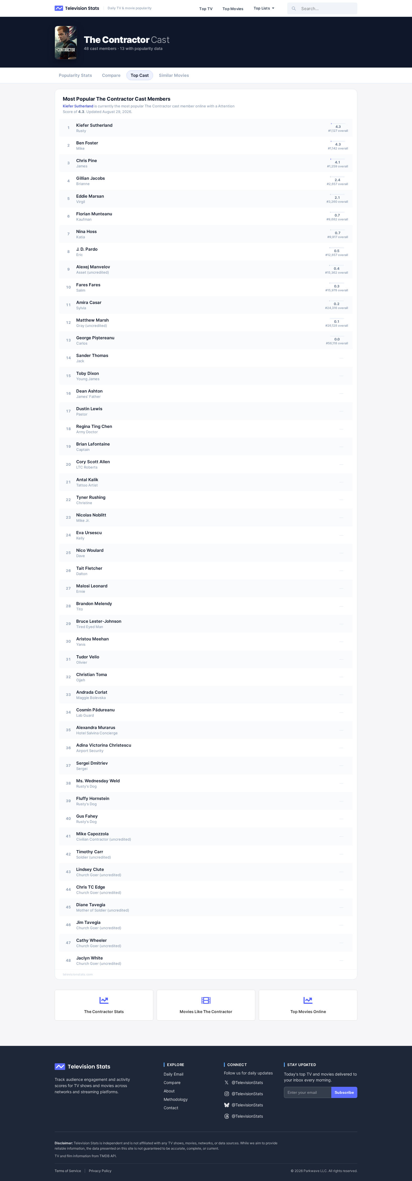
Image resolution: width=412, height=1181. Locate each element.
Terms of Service (68, 1171)
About (169, 1090)
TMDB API (107, 1156)
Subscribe (344, 1092)
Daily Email (173, 1074)
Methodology (176, 1099)
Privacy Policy (100, 1171)
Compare (172, 1082)
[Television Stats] (77, 8)
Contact (171, 1107)
